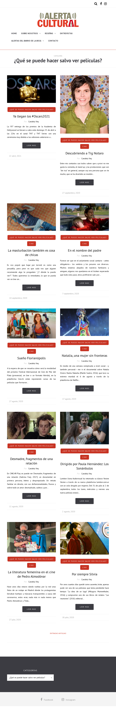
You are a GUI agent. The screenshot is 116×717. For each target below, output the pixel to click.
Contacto (53, 40)
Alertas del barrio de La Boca (26, 40)
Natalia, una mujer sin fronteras (84, 355)
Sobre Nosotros (29, 33)
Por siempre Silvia (84, 574)
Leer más (31, 145)
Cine (84, 146)
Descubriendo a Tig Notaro (84, 153)
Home (14, 33)
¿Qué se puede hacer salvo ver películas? (31, 110)
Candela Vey (33, 121)
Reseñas (49, 33)
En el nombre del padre (84, 250)
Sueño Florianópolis (31, 358)
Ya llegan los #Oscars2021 (31, 116)
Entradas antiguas (58, 633)
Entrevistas (66, 33)
